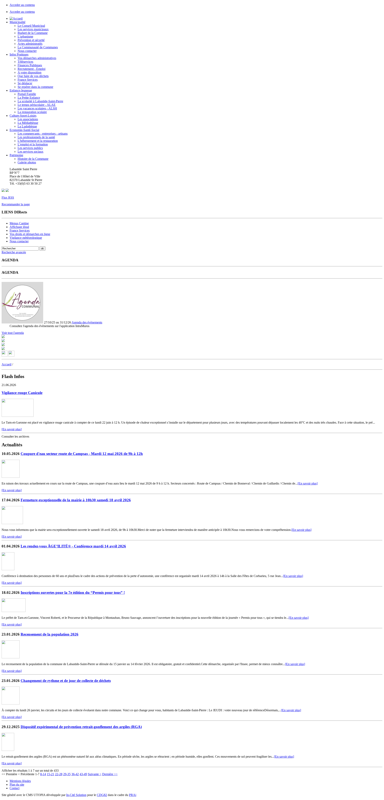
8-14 (43, 774)
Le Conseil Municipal (31, 25)
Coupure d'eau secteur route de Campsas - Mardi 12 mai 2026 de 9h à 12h (82, 454)
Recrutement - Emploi (31, 69)
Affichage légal (19, 227)
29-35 (67, 774)
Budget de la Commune (33, 33)
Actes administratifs (30, 43)
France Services (28, 79)
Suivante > (94, 774)
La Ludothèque (27, 126)
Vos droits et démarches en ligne (30, 234)
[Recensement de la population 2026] (11, 657)
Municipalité (17, 22)
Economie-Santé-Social (24, 130)
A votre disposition (29, 72)
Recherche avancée (14, 252)
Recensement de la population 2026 (49, 634)
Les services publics (30, 148)
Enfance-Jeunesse (21, 90)
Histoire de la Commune (33, 158)
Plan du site (17, 784)
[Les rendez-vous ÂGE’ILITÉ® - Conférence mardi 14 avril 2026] (8, 569)
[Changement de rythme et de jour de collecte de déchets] (11, 703)
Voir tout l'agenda (13, 332)
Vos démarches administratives (37, 58)
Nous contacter (27, 51)
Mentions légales (20, 781)
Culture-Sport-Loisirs (23, 115)
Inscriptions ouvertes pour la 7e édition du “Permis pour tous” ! (73, 592)
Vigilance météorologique (26, 237)
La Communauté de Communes (38, 47)
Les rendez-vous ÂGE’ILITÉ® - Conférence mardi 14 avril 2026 (73, 546)
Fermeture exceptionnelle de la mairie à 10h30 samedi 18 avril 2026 (76, 500)
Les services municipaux (33, 29)
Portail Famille (27, 94)
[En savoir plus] (12, 429)
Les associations (28, 119)
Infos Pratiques (19, 54)
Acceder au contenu (22, 5)
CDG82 (102, 795)
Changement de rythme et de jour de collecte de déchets (66, 681)
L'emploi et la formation (33, 144)
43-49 (83, 774)
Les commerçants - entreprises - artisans (43, 133)
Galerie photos (27, 162)
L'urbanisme (25, 36)
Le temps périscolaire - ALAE (37, 104)
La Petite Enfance (29, 97)
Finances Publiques (30, 65)
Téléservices (25, 61)
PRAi (132, 795)
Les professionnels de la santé (36, 137)
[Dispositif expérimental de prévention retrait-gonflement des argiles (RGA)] (8, 749)
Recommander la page (16, 204)
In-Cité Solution (76, 795)
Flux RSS (8, 197)
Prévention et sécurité (31, 40)
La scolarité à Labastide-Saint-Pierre (40, 101)
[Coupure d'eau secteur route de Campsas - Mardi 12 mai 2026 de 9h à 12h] (11, 476)
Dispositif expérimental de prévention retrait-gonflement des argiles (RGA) (81, 727)
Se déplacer (25, 83)
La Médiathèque (28, 122)
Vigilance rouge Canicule (22, 393)
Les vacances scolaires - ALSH (37, 108)
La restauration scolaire (32, 112)
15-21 (50, 774)
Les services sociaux (30, 151)
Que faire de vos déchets (33, 76)
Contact (14, 788)
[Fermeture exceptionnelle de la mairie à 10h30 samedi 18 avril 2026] (12, 523)
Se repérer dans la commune (35, 87)
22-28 (58, 774)
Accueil (6, 364)
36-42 (75, 774)
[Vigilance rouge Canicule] (18, 415)
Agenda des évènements (87, 322)
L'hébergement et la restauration (38, 140)
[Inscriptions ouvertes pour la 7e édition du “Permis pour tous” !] (14, 611)
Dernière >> (110, 774)
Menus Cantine (19, 223)
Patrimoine (16, 155)
